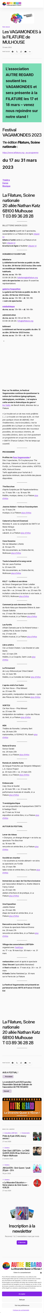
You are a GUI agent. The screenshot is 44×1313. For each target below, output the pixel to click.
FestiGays (19, 947)
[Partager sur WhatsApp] (21, 51)
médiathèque (8, 306)
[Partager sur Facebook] (12, 51)
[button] (41, 1273)
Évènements (26, 1133)
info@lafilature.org (25, 321)
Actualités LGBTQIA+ (11, 1133)
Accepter (22, 1294)
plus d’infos (26, 513)
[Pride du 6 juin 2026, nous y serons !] (37, 1136)
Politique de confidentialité (21, 1310)
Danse (5, 183)
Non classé (6, 27)
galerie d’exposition (11, 289)
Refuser (22, 1300)
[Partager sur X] (17, 51)
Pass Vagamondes (21, 457)
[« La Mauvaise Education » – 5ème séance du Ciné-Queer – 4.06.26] (37, 1183)
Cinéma (6, 1148)
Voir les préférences (22, 1305)
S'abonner (22, 1242)
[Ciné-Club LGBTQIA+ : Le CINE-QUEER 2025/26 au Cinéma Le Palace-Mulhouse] (37, 1151)
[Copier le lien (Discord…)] (25, 51)
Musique (6, 186)
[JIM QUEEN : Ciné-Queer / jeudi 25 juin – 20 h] (37, 1168)
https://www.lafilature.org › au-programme (20, 152)
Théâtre (6, 180)
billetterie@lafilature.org (28, 277)
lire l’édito (6, 405)
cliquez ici (11, 243)
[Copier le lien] (30, 51)
